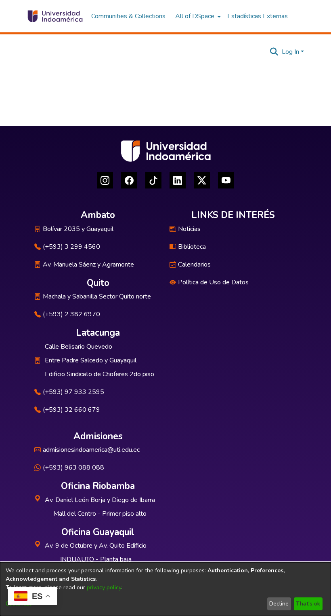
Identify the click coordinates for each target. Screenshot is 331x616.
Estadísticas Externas (257, 16)
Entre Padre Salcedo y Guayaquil (90, 360)
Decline (279, 604)
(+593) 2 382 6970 (71, 314)
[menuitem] (197, 16)
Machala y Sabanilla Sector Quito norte (97, 296)
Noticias (189, 228)
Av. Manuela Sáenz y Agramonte (88, 264)
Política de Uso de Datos (213, 282)
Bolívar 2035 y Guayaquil (78, 228)
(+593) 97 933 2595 (73, 391)
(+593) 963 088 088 (73, 467)
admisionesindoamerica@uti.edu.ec (91, 449)
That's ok (308, 604)
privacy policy (104, 587)
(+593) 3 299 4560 (71, 246)
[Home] (54, 16)
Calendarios (194, 264)
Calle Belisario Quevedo (78, 346)
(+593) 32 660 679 (71, 409)
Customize (19, 604)
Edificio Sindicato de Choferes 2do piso (99, 374)
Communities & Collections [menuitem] (128, 16)
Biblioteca (192, 246)
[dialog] (165, 589)
